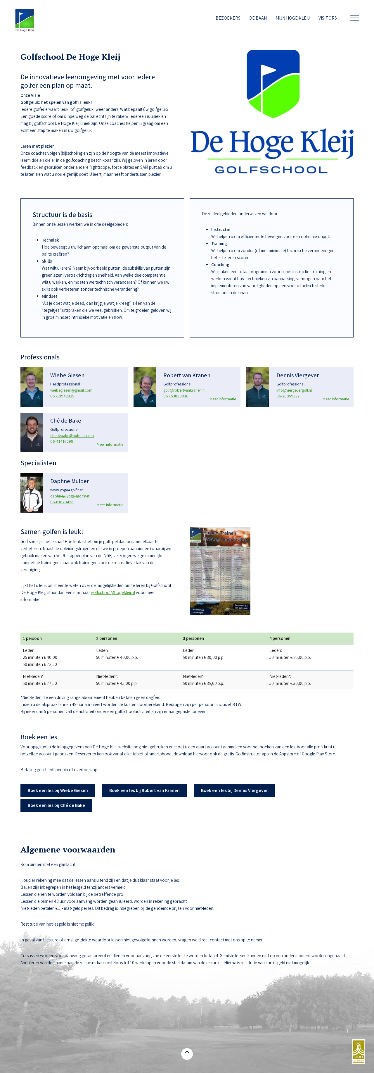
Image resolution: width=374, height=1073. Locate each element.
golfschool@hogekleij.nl (113, 592)
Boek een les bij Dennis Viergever (234, 790)
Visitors (327, 18)
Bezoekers (228, 18)
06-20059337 (287, 396)
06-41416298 (61, 441)
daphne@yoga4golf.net (69, 496)
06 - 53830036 (175, 396)
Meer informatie (222, 399)
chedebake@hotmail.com (72, 435)
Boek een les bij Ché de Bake (56, 805)
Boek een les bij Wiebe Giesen (58, 790)
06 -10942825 (62, 396)
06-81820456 (62, 501)
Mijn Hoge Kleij (293, 18)
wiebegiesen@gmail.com (71, 390)
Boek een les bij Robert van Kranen (144, 790)
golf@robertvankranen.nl (184, 390)
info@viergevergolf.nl (294, 390)
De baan (258, 18)
